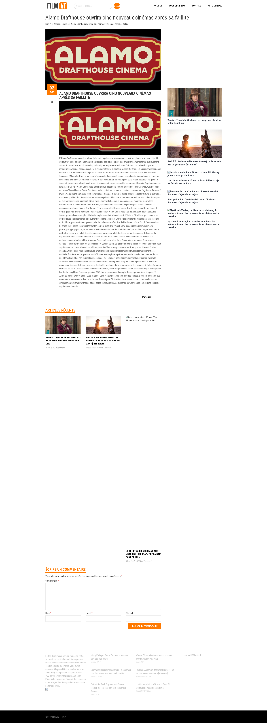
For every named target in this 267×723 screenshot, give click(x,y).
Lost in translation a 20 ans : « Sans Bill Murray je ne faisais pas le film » (143, 554)
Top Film (196, 5)
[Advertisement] (194, 58)
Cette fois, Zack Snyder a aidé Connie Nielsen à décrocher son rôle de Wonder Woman (108, 688)
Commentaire (52, 581)
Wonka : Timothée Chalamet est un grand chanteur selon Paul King (63, 340)
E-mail (89, 613)
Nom (48, 613)
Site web (129, 613)
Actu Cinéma (215, 5)
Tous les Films (177, 5)
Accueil (158, 5)
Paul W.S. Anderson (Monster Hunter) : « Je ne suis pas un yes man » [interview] (103, 340)
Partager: (147, 297)
